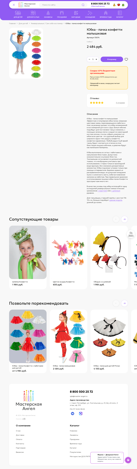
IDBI (23, 419)
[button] (116, 219)
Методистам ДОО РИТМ (80, 456)
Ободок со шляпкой (102, 282)
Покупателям (75, 452)
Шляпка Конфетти (20, 282)
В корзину (111, 59)
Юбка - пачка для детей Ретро (107, 366)
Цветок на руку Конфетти (63, 282)
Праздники (74, 439)
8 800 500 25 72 (100, 4)
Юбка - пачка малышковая (64, 366)
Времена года (76, 444)
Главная (12, 23)
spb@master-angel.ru (78, 396)
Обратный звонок (98, 6)
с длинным (115, 191)
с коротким (102, 191)
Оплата (19, 439)
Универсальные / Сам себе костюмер (47, 23)
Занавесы (74, 435)
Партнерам (20, 448)
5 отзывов (120, 103)
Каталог (73, 448)
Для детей (23, 23)
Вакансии (20, 452)
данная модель (115, 200)
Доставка (20, 435)
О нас (18, 431)
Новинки (73, 431)
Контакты (20, 444)
